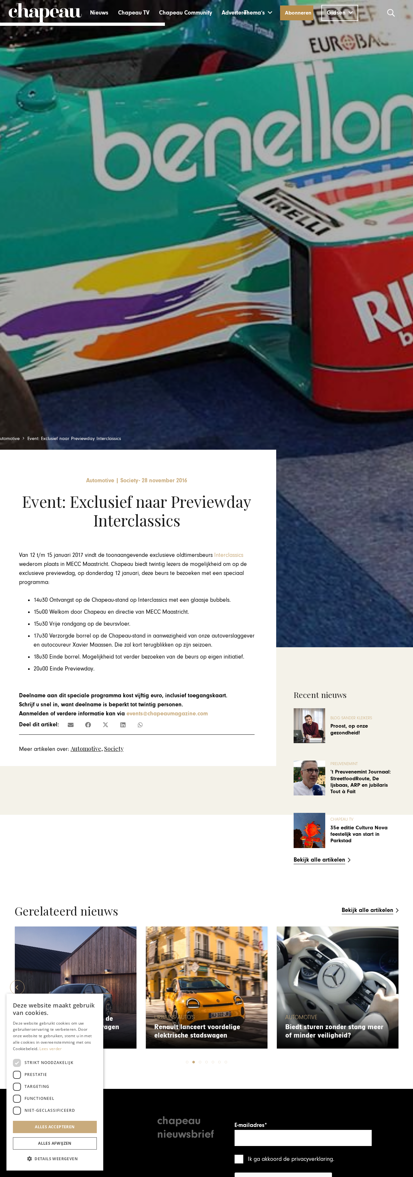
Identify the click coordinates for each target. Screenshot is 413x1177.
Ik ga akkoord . (291, 1159)
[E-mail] (70, 725)
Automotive (86, 748)
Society (114, 748)
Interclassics (228, 555)
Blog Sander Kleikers (351, 718)
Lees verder (50, 1048)
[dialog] (54, 1082)
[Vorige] (17, 987)
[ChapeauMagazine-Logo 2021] (45, 13)
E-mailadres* (251, 1125)
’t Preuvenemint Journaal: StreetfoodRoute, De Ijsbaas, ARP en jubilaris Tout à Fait (360, 782)
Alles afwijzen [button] (55, 1143)
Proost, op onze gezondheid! (349, 729)
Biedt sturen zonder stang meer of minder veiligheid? (203, 1031)
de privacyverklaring (308, 1159)
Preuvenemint (344, 764)
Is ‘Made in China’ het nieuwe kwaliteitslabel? (331, 1031)
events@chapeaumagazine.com (167, 713)
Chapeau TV (341, 819)
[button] (258, 13)
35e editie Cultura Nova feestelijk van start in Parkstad (359, 834)
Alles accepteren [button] (55, 1127)
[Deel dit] (88, 725)
